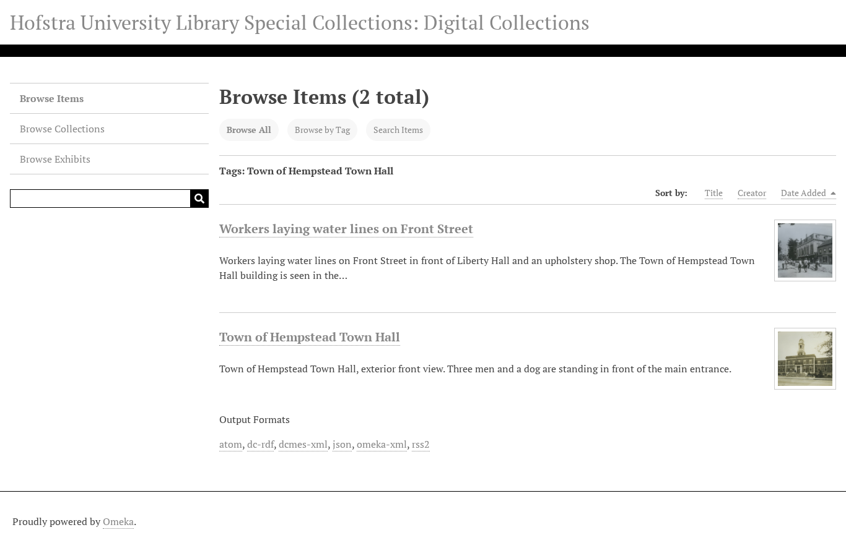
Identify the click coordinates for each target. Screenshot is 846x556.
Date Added (804, 193)
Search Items (398, 129)
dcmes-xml (303, 444)
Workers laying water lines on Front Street (346, 228)
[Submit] (199, 198)
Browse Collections (62, 128)
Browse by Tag (322, 129)
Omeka (118, 521)
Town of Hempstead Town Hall (309, 336)
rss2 (421, 444)
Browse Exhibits (55, 159)
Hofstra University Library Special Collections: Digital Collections (300, 22)
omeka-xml (382, 444)
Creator (752, 193)
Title (714, 193)
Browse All (249, 129)
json (342, 444)
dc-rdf (260, 444)
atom (230, 444)
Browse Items (52, 98)
